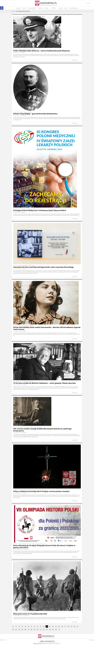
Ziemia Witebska (31, 49)
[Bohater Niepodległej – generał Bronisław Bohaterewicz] (47, 88)
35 (52, 629)
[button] (1, 8)
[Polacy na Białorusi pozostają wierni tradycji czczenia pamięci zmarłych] (47, 466)
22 (13, 629)
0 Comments (22, 52)
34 (49, 629)
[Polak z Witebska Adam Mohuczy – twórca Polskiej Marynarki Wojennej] (47, 32)
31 (40, 629)
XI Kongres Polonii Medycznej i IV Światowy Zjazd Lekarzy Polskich (39, 210)
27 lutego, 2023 (16, 115)
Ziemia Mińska (31, 381)
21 (77, 626)
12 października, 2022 (17, 615)
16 (62, 626)
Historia (19, 49)
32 (43, 629)
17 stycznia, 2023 (17, 331)
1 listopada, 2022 (17, 493)
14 (56, 626)
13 (52, 626)
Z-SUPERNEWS (25, 49)
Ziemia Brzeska (31, 265)
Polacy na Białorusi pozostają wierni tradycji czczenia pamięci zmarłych (41, 491)
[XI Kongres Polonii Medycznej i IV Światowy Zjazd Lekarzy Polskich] (47, 168)
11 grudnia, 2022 (16, 432)
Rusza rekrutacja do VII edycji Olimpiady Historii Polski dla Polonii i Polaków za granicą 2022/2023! (44, 546)
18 (68, 626)
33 (46, 629)
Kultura (19, 265)
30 (37, 629)
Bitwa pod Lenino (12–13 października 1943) (30, 613)
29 (34, 629)
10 (43, 626)
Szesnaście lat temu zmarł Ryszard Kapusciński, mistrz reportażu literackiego (43, 267)
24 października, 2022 (17, 549)
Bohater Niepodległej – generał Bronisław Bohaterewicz (35, 113)
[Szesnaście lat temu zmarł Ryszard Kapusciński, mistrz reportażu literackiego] (47, 243)
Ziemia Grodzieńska (28, 112)
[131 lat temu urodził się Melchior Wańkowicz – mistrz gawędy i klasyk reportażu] (47, 361)
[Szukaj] (91, 3)
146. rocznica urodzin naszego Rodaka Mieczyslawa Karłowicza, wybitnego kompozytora (42, 429)
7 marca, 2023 (16, 52)
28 (31, 629)
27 (28, 629)
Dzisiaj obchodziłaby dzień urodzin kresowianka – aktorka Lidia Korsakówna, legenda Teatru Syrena (46, 328)
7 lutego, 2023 (16, 212)
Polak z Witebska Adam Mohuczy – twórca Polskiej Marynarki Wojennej (41, 50)
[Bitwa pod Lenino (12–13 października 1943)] (47, 586)
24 (19, 629)
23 (16, 629)
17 (65, 626)
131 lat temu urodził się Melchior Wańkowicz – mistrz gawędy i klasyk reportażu (44, 383)
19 (71, 626)
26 (25, 629)
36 (56, 629)
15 (59, 626)
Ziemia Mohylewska (32, 612)
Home (13, 11)
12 (49, 626)
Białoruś (15, 49)
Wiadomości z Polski (22, 427)
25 (22, 629)
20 (74, 626)
